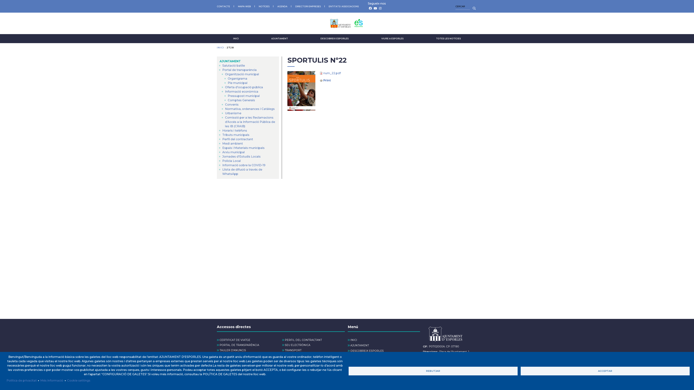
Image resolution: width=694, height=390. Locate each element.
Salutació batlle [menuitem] (233, 65)
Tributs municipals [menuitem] (235, 135)
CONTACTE (223, 6)
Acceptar (605, 370)
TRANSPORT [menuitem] (293, 350)
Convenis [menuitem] (232, 104)
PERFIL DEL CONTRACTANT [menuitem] (303, 340)
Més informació (51, 380)
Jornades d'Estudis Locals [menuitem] (241, 156)
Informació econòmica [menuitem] (241, 91)
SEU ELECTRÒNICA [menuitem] (297, 345)
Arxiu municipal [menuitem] (233, 152)
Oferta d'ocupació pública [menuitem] (244, 87)
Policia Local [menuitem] (231, 161)
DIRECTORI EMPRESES (308, 6)
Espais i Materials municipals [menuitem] (243, 148)
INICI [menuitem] (353, 340)
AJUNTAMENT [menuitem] (230, 61)
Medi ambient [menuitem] (232, 143)
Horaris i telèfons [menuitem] (234, 130)
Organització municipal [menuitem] (242, 74)
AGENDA (282, 6)
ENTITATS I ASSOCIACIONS (344, 6)
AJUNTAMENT (279, 38)
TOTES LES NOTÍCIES (448, 38)
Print (327, 80)
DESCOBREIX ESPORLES (334, 38)
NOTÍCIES (264, 6)
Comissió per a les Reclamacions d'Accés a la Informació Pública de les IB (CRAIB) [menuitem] (250, 122)
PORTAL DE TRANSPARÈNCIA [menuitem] (239, 345)
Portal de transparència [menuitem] (239, 70)
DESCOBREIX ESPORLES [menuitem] (367, 351)
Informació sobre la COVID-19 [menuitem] (243, 165)
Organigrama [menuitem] (237, 78)
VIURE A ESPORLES (392, 38)
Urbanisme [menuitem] (233, 113)
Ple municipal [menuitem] (237, 83)
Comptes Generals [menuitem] (241, 100)
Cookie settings (78, 380)
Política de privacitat (22, 380)
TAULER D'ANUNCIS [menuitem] (233, 350)
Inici (220, 47)
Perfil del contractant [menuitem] (237, 139)
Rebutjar (433, 370)
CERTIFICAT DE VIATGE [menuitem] (235, 340)
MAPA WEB (244, 6)
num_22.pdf (332, 73)
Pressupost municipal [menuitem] (244, 96)
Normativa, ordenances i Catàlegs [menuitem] (250, 109)
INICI (236, 38)
